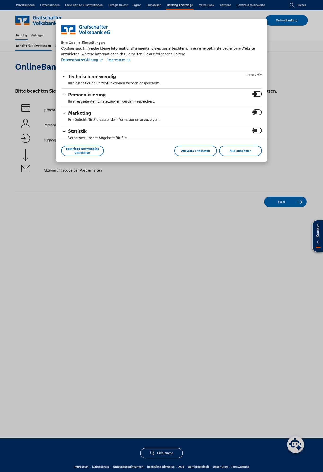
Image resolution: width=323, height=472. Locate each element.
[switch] (257, 94)
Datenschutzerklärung (80, 59)
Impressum (116, 59)
